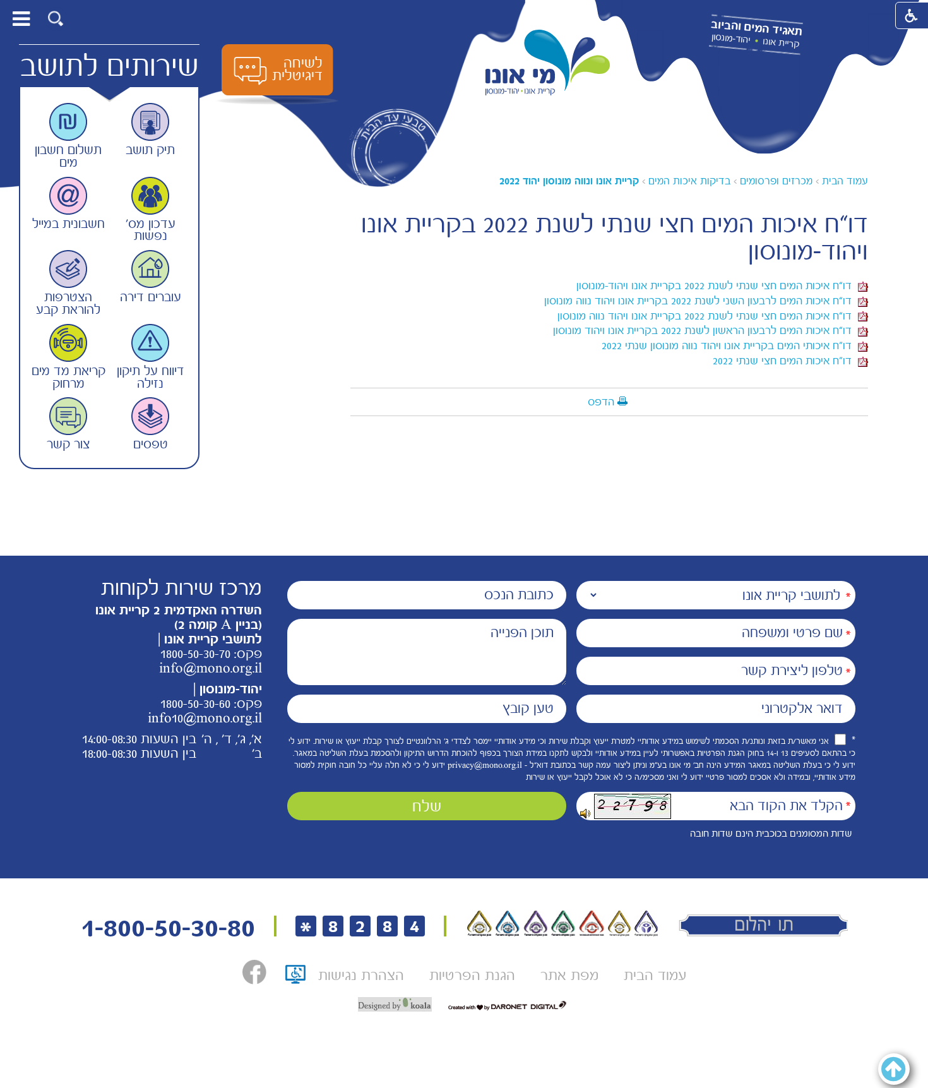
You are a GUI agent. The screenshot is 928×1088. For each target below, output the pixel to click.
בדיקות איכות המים (689, 181)
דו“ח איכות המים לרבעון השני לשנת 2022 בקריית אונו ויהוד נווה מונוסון (701, 300)
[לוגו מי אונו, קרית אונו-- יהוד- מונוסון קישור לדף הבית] (547, 63)
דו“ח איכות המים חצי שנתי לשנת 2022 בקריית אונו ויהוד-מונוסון (717, 285)
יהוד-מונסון (731, 38)
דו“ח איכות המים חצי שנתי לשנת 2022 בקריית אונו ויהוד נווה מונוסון (707, 315)
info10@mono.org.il (205, 718)
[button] (56, 19)
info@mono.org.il (210, 668)
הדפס (601, 401)
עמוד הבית (845, 181)
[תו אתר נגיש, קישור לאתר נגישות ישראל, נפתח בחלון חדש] (295, 978)
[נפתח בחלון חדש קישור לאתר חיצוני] (254, 972)
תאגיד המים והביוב (756, 28)
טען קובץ (528, 708)
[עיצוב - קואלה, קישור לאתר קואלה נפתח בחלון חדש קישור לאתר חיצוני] (395, 1004)
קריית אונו (781, 43)
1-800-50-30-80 (168, 928)
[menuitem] (655, 975)
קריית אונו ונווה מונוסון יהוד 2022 (569, 181)
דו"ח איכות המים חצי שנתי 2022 (785, 360)
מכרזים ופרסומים (776, 181)
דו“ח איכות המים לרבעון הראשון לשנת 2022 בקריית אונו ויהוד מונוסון (705, 330)
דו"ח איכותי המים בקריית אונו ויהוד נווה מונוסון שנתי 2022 (730, 345)
